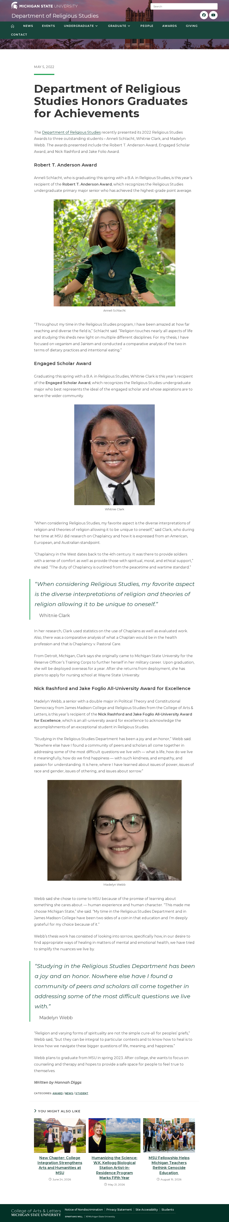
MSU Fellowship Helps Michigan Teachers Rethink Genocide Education (169, 1165)
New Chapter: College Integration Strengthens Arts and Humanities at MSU (60, 1165)
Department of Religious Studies (55, 16)
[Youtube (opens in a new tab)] (213, 15)
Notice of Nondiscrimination (84, 1209)
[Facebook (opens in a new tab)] (204, 15)
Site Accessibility (147, 1209)
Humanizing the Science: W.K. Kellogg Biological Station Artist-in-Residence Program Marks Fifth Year (114, 1168)
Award (58, 1093)
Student (81, 1093)
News (69, 1093)
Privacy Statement (119, 1209)
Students (167, 1209)
